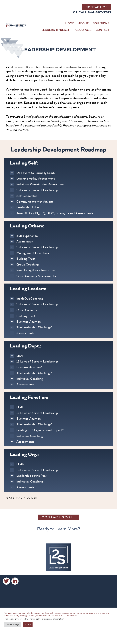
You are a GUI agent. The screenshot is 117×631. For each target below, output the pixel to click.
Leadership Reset (55, 30)
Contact (102, 30)
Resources (82, 30)
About (83, 23)
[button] (6, 581)
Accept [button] (28, 624)
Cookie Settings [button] (12, 624)
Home (69, 23)
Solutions (101, 23)
